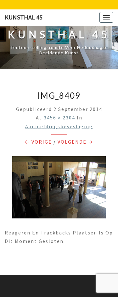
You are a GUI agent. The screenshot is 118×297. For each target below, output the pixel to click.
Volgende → (75, 142)
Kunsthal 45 (23, 17)
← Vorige (38, 142)
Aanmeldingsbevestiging (59, 126)
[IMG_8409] (59, 189)
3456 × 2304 (59, 117)
